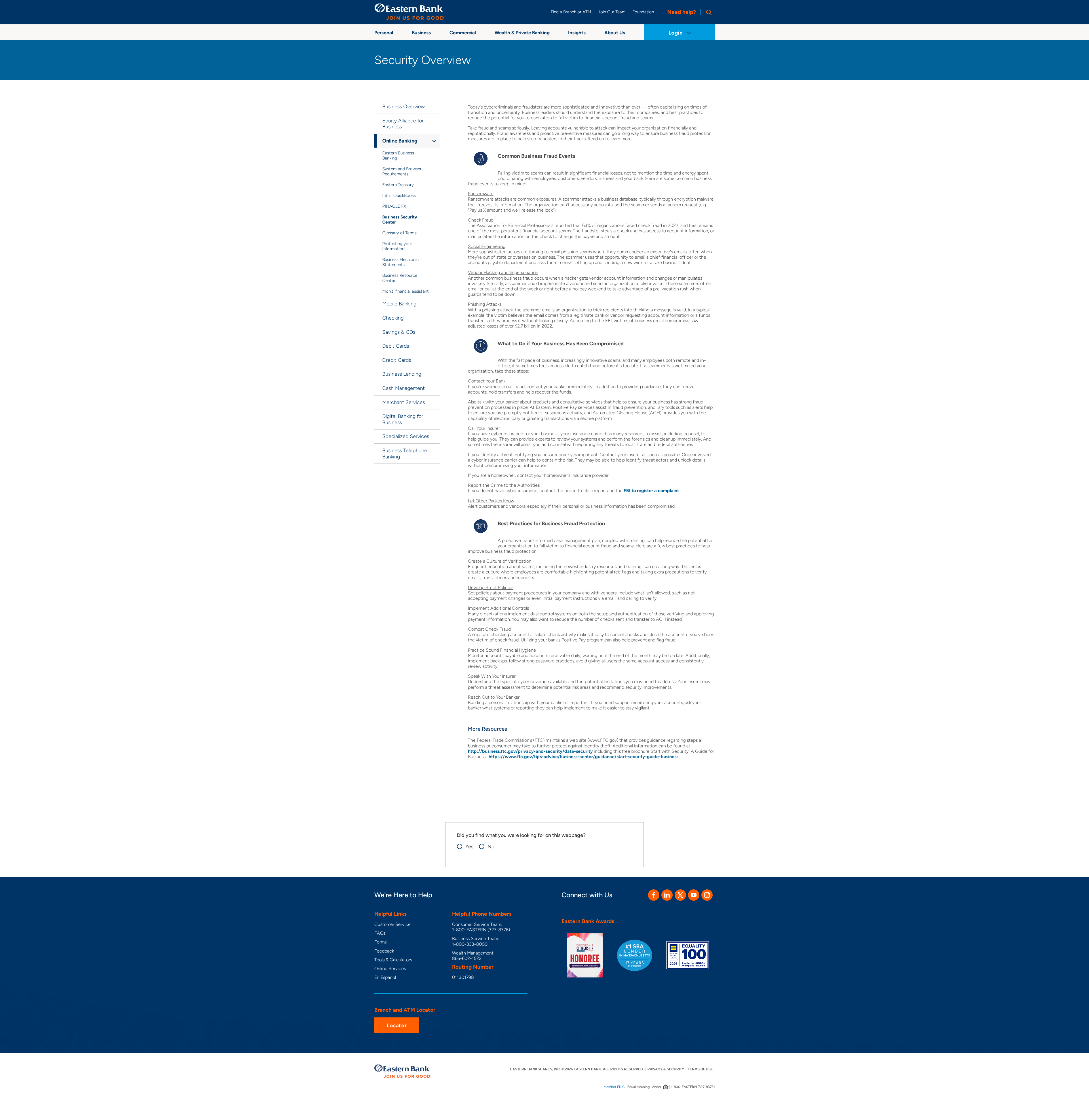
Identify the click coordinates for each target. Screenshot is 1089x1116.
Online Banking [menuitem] (399, 141)
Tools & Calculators (393, 959)
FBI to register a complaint (651, 490)
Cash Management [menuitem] (403, 388)
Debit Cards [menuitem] (395, 346)
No (490, 847)
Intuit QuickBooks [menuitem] (399, 195)
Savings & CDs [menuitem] (398, 332)
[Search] (707, 12)
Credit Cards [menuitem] (396, 360)
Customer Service (392, 924)
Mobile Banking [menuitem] (399, 304)
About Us (614, 32)
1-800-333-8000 (469, 944)
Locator (397, 1025)
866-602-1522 (467, 958)
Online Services (390, 968)
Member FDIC (614, 1087)
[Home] (409, 11)
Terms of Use (700, 1069)
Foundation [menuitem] (643, 11)
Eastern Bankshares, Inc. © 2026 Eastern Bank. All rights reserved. (577, 1069)
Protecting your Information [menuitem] (397, 246)
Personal (383, 32)
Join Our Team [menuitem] (612, 11)
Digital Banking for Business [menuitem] (402, 419)
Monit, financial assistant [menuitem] (405, 291)
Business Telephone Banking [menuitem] (404, 453)
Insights (577, 32)
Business (421, 32)
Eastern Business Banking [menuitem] (398, 155)
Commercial (462, 32)
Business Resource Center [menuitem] (399, 278)
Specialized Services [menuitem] (405, 436)
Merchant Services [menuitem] (403, 402)
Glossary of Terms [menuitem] (399, 232)
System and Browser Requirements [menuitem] (401, 171)
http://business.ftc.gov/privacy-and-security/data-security (530, 751)
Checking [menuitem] (393, 318)
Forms (380, 942)
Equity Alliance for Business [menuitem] (403, 124)
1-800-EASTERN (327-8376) (481, 929)
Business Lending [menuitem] (401, 374)
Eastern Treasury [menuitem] (398, 184)
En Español (385, 977)
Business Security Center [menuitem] (399, 219)
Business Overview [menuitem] (403, 106)
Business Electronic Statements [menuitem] (400, 262)
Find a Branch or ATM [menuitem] (571, 11)
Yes (469, 847)
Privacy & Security (665, 1069)
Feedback (384, 951)
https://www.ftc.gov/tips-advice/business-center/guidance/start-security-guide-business (583, 756)
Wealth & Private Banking (522, 32)
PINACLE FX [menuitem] (394, 206)
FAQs (379, 933)
